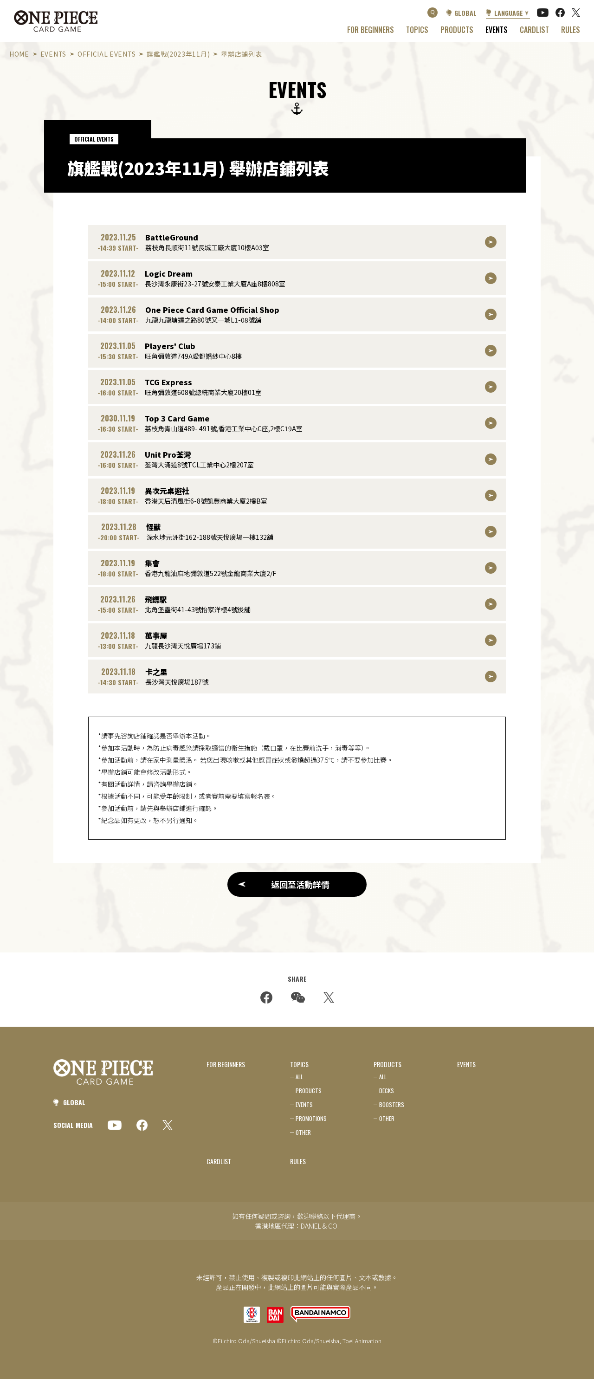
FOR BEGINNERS (370, 29)
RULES (570, 29)
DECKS (386, 1090)
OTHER (303, 1132)
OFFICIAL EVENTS (106, 53)
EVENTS (496, 29)
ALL (299, 1077)
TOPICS (417, 29)
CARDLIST (534, 29)
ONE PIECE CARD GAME (55, 21)
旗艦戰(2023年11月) (178, 53)
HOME (19, 53)
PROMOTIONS (311, 1118)
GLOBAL (465, 12)
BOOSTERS (391, 1104)
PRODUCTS (456, 29)
